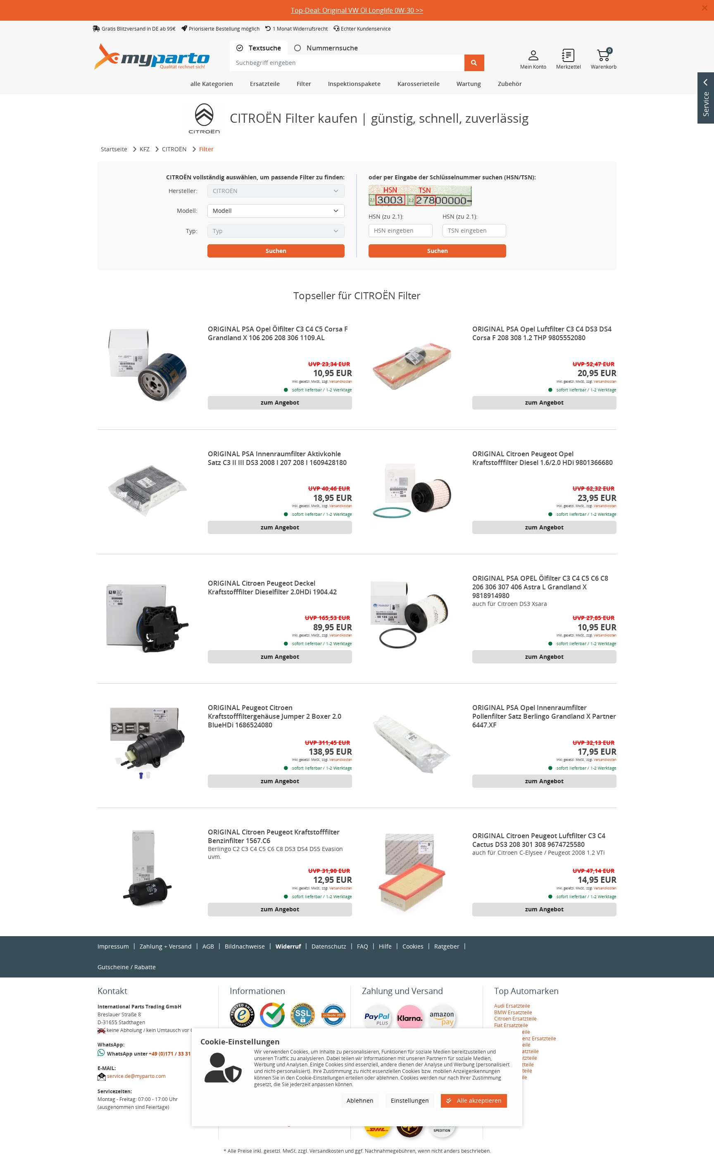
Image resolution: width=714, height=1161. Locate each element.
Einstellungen (410, 1100)
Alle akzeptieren (478, 1100)
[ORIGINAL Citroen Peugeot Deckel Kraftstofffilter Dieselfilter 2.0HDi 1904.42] (147, 620)
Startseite (114, 149)
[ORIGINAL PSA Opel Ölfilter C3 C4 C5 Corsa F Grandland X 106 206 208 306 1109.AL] (147, 366)
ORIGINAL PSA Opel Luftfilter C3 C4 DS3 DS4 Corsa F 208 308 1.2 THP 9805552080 (542, 333)
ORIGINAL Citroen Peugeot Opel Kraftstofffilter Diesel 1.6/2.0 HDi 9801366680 (542, 458)
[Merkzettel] (568, 55)
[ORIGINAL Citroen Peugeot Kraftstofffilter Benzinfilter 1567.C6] (147, 869)
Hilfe (385, 946)
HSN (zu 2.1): (386, 216)
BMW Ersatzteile (513, 1012)
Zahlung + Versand (166, 946)
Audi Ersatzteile (512, 1005)
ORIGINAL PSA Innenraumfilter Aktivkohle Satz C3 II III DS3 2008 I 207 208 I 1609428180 (277, 458)
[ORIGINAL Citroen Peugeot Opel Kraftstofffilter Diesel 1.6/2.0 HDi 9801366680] (412, 491)
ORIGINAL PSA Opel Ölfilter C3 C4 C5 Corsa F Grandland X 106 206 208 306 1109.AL (278, 333)
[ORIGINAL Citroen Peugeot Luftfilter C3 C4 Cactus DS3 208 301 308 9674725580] (412, 873)
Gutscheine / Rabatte (127, 967)
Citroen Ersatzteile (515, 1018)
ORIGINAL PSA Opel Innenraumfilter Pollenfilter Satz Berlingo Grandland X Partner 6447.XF (544, 716)
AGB (208, 946)
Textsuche (264, 48)
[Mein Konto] (533, 55)
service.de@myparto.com (136, 1076)
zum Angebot (280, 402)
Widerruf (288, 946)
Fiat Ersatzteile (511, 1025)
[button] (708, 8)
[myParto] (152, 54)
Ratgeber (446, 946)
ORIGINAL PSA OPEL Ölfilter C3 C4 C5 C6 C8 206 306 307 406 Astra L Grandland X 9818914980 (540, 587)
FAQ (362, 946)
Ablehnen (360, 1100)
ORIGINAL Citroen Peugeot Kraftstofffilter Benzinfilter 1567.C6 (274, 836)
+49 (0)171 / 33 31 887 (175, 1053)
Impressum (113, 946)
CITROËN (174, 149)
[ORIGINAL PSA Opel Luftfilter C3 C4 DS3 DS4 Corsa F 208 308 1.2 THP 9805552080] (412, 366)
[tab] (259, 48)
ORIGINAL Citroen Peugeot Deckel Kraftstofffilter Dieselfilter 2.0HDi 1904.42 (272, 587)
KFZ (145, 149)
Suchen (276, 251)
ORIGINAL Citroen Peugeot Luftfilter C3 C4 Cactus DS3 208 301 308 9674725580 (538, 840)
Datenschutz (329, 946)
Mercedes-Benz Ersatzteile (525, 1038)
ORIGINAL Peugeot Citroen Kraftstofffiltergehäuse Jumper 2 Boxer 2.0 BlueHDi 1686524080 (274, 716)
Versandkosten (340, 381)
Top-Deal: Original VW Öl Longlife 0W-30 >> (357, 10)
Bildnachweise (245, 946)
